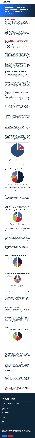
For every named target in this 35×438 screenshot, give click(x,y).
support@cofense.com (14, 403)
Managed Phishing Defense (7, 413)
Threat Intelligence (5, 412)
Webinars (4, 421)
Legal (3, 426)
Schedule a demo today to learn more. (12, 389)
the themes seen (19, 41)
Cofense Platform (5, 408)
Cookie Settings (5, 427)
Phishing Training (5, 411)
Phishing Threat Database (7, 420)
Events (3, 417)
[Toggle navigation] (32, 2)
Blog (3, 418)
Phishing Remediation (6, 409)
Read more (27, 430)
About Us (4, 425)
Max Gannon (11, 19)
